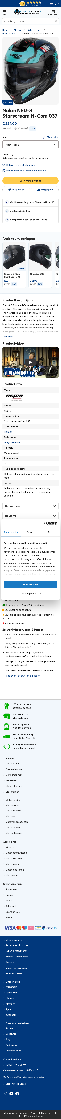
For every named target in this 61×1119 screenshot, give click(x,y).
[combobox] (30, 21)
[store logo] (28, 12)
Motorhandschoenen (17, 822)
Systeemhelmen (14, 774)
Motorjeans (12, 816)
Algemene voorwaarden (15, 1113)
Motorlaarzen (13, 827)
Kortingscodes (13, 1050)
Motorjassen (12, 805)
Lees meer (7, 336)
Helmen (8, 431)
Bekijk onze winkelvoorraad (21, 165)
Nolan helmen (34, 30)
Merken (18, 30)
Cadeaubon (12, 1045)
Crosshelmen (12, 791)
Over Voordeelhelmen (17, 1023)
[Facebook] (17, 1094)
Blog (8, 1039)
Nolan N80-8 (8, 33)
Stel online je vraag (16, 1083)
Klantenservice (14, 940)
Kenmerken (12, 506)
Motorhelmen (13, 763)
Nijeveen (10, 1003)
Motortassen (12, 864)
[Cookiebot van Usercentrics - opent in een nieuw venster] (43, 523)
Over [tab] (50, 532)
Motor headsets (14, 858)
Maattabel (53, 137)
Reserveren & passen (17, 945)
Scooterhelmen (14, 769)
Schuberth (11, 906)
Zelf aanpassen (28, 593)
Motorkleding (13, 800)
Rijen (8, 1009)
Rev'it (9, 900)
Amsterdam (11, 986)
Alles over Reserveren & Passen (22, 675)
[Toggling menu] (4, 12)
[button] (54, 4)
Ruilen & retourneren (16, 951)
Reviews (10, 515)
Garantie (10, 962)
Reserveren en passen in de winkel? (26, 170)
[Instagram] (5, 1094)
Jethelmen (11, 780)
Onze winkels (13, 981)
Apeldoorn (11, 992)
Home (5, 30)
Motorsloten (12, 875)
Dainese (10, 895)
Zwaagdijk (11, 1015)
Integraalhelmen (12, 442)
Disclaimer (46, 1113)
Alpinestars (11, 889)
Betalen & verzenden (17, 956)
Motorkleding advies (16, 968)
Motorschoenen (14, 833)
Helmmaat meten (14, 973)
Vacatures (11, 1033)
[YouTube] (11, 1094)
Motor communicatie (16, 852)
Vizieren (10, 847)
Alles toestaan (30, 584)
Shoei (9, 917)
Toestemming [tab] (11, 532)
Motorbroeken (13, 810)
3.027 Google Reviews (33, 5)
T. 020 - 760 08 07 (16, 1064)
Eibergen (10, 998)
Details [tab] (30, 532)
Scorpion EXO (13, 912)
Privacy (34, 1113)
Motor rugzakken (15, 869)
